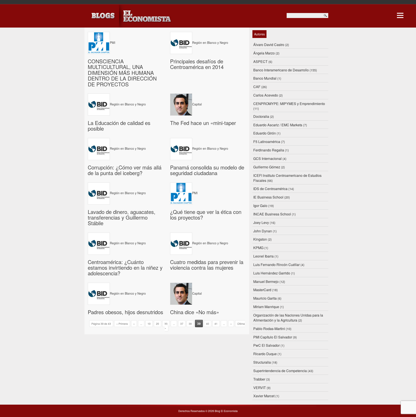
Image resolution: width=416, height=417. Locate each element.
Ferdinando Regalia (268, 150)
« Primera (122, 323)
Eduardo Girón (264, 133)
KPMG (258, 247)
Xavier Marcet (264, 395)
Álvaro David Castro (268, 44)
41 (216, 323)
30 (165, 323)
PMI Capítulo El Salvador (272, 337)
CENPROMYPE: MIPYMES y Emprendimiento (289, 103)
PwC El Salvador (266, 345)
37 (181, 323)
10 (149, 323)
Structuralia (262, 362)
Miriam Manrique (266, 306)
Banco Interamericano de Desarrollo (281, 69)
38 (190, 323)
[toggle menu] (400, 15)
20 (157, 323)
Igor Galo (260, 205)
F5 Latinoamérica (266, 141)
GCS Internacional (267, 158)
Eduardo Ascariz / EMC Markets (277, 124)
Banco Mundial (264, 78)
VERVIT (259, 387)
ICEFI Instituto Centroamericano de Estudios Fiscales (287, 178)
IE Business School (268, 197)
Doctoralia (261, 116)
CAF (256, 86)
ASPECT (260, 61)
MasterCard (262, 289)
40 (207, 323)
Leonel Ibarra (263, 256)
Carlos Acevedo (265, 95)
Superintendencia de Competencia (280, 370)
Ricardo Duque (265, 353)
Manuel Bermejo (266, 281)
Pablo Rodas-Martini (269, 328)
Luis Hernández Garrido (271, 273)
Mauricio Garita (265, 298)
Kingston (260, 239)
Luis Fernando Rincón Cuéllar (276, 264)
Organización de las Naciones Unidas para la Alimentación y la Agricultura (288, 318)
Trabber (259, 379)
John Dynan (262, 230)
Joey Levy (261, 222)
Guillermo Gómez (266, 166)
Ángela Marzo (264, 53)
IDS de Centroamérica (270, 188)
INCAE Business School (272, 214)
